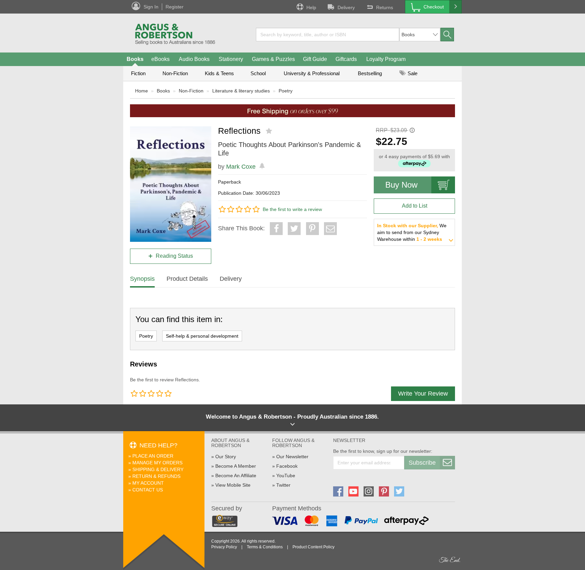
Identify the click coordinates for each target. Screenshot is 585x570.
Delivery (346, 7)
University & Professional (312, 73)
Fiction (138, 73)
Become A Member (235, 466)
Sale (411, 73)
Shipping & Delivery (157, 469)
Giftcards (346, 59)
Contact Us (147, 489)
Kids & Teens (219, 73)
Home (141, 90)
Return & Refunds (156, 476)
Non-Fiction (175, 73)
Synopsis (142, 278)
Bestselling (370, 73)
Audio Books (194, 59)
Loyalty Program (386, 59)
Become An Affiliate (235, 475)
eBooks (160, 59)
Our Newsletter (292, 456)
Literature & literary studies (241, 90)
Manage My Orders (157, 462)
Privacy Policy (224, 547)
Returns (384, 7)
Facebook (287, 466)
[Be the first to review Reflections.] (269, 131)
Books (135, 59)
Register (174, 6)
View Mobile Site (233, 485)
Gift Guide (315, 59)
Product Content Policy (313, 547)
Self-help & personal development (202, 336)
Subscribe (422, 462)
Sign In (151, 6)
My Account (148, 483)
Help (311, 7)
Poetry (285, 90)
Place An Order (152, 456)
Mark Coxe (241, 166)
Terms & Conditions (265, 547)
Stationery (231, 59)
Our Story (225, 456)
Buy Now (401, 184)
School (258, 73)
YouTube (285, 475)
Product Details (187, 278)
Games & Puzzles (273, 59)
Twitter (283, 485)
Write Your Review (423, 393)
